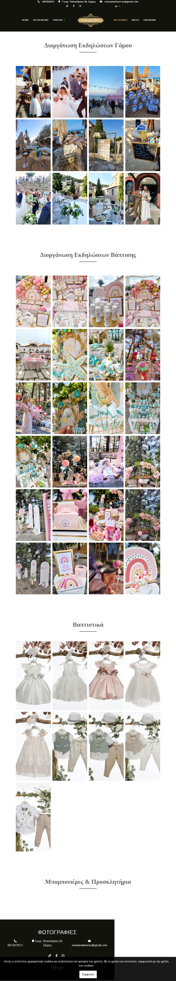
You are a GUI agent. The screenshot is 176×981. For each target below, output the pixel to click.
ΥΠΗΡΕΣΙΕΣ (58, 20)
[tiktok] (67, 6)
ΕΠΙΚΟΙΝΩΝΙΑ (150, 20)
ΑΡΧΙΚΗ (25, 20)
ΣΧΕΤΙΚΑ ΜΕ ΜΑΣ (40, 20)
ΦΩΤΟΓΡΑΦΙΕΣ (121, 20)
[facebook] (73, 6)
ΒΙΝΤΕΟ (135, 20)
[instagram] (80, 6)
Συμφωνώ (88, 974)
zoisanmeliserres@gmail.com (121, 1)
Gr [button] (116, 6)
